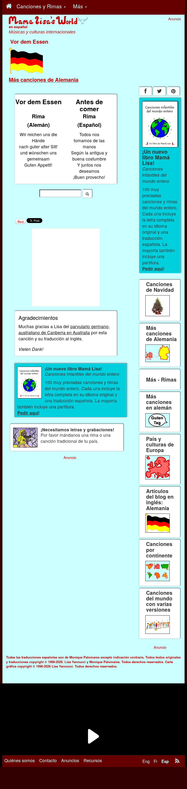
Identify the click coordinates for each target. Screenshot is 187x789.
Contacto (48, 760)
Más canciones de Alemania (43, 79)
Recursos (93, 760)
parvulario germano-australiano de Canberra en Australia (64, 329)
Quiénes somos (19, 760)
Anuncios (70, 760)
